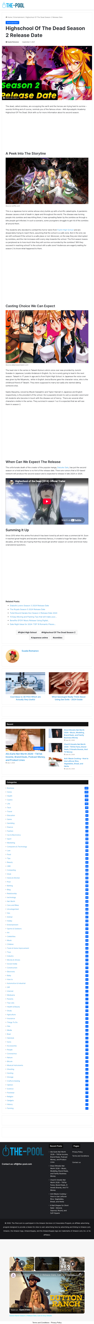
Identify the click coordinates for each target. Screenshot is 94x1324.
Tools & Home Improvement (18, 948)
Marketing (11, 843)
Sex (8, 913)
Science (10, 1089)
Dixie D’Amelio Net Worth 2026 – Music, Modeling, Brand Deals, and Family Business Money (59, 1171)
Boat (9, 1034)
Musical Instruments (15, 1065)
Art (8, 933)
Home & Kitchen (13, 878)
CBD (9, 866)
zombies (58, 637)
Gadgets (10, 1100)
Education (11, 815)
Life (8, 804)
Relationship (12, 893)
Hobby (9, 921)
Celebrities (11, 936)
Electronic (11, 972)
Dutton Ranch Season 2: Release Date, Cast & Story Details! (46, 1275)
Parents (10, 999)
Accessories (12, 1046)
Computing (11, 870)
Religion (10, 1097)
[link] (13, 1275)
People (9, 1050)
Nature (9, 1057)
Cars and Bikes (13, 905)
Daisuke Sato (63, 467)
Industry (10, 956)
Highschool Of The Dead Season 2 (59, 632)
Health (9, 796)
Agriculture (11, 1015)
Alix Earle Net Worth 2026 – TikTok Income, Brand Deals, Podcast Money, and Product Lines (25, 757)
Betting (10, 886)
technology (11, 897)
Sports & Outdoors (14, 929)
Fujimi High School (65, 230)
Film (8, 1026)
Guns (9, 1042)
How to (10, 979)
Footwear (10, 1093)
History (10, 1104)
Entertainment (18, 17)
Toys (9, 952)
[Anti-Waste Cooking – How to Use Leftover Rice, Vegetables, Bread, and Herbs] (55, 761)
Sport (9, 839)
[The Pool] (13, 5)
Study (9, 1011)
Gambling (10, 823)
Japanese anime (40, 637)
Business (10, 788)
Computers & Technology (17, 847)
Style (9, 874)
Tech (9, 808)
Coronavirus (12, 1054)
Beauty (10, 862)
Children (10, 944)
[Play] (72, 1263)
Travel (9, 811)
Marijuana (11, 995)
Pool (9, 882)
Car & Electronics (14, 835)
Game (9, 819)
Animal (9, 917)
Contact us (76, 1162)
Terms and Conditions (80, 1156)
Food (9, 854)
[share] (79, 1274)
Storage (10, 1077)
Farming (10, 1108)
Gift (8, 987)
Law (8, 851)
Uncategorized (13, 909)
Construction (12, 968)
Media (9, 1030)
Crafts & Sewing (13, 1081)
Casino (9, 800)
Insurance (11, 1018)
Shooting (10, 1069)
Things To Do (12, 1022)
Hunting (10, 1073)
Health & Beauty (13, 1007)
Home (9, 17)
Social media (12, 964)
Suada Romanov (13, 42)
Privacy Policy (77, 1152)
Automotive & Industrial (16, 983)
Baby (9, 975)
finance (10, 827)
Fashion (10, 831)
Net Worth (11, 901)
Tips (8, 858)
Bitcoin (9, 1061)
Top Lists (10, 1003)
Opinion (10, 1085)
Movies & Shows (13, 960)
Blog (9, 890)
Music (9, 940)
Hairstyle (10, 1038)
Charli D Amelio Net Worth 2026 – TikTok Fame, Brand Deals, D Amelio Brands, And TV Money (59, 1185)
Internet (10, 991)
